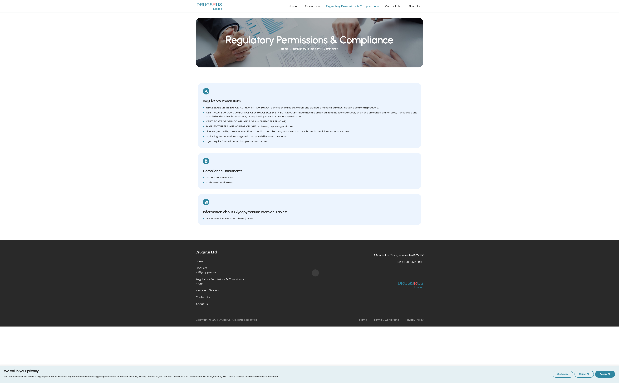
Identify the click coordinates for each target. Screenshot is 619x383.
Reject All (584, 374)
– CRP (199, 283)
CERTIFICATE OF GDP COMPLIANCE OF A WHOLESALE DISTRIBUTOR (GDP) (251, 112)
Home (293, 6)
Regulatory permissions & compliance (351, 6)
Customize (563, 374)
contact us (260, 141)
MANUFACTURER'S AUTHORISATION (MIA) (232, 126)
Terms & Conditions (386, 319)
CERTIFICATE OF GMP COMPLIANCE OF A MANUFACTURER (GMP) (246, 121)
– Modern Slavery (207, 290)
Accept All (605, 374)
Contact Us (392, 6)
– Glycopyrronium (207, 272)
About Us (414, 6)
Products (311, 6)
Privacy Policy (414, 319)
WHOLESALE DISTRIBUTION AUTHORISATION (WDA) (237, 107)
